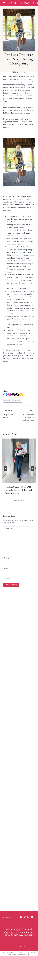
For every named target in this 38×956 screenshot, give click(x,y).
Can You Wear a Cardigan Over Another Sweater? (29, 415)
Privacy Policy (30, 952)
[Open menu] (4, 3)
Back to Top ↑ (27, 946)
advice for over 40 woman (12, 401)
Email (7, 568)
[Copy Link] (21, 394)
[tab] (15, 500)
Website (7, 578)
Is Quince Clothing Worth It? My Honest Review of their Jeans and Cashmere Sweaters (18, 490)
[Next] (32, 468)
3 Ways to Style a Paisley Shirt (8, 414)
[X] (13, 394)
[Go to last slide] (5, 468)
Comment (8, 529)
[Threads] (17, 394)
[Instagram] (9, 394)
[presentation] (19, 461)
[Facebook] (5, 394)
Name (7, 558)
